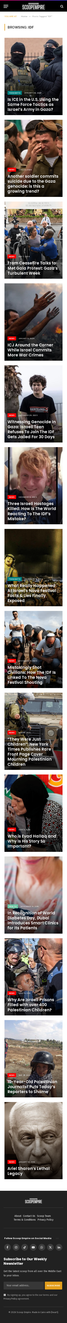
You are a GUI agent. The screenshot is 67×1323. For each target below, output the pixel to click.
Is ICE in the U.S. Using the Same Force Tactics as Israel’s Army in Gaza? (33, 104)
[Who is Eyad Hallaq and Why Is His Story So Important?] (33, 813)
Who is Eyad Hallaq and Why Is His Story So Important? (32, 841)
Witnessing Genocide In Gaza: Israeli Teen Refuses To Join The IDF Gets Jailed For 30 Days (32, 429)
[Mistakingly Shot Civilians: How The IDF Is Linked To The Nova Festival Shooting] (33, 649)
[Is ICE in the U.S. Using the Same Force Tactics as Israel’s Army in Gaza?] (33, 76)
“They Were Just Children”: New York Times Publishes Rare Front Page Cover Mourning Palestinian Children (30, 752)
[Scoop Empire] (33, 6)
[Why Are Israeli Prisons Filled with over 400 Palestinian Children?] (33, 976)
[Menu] (6, 6)
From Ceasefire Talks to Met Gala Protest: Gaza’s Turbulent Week (33, 268)
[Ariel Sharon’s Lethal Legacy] (33, 1140)
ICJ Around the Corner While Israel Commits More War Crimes (30, 350)
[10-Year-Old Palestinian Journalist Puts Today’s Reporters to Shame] (33, 1058)
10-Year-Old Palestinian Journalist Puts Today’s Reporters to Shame (32, 1087)
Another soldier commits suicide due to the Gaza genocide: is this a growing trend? (33, 184)
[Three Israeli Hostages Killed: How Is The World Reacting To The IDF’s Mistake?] (33, 485)
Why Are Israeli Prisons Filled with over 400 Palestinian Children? (31, 1005)
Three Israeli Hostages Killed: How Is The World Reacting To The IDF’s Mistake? (32, 511)
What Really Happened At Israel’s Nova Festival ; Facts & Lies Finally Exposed (33, 593)
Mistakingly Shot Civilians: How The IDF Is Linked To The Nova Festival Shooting (32, 675)
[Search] (61, 6)
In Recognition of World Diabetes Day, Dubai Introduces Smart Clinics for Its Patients (33, 920)
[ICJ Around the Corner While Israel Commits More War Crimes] (33, 322)
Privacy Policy (10, 1298)
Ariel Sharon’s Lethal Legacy (29, 1171)
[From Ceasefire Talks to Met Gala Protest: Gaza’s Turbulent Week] (33, 240)
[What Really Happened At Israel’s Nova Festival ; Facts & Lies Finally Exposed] (33, 567)
